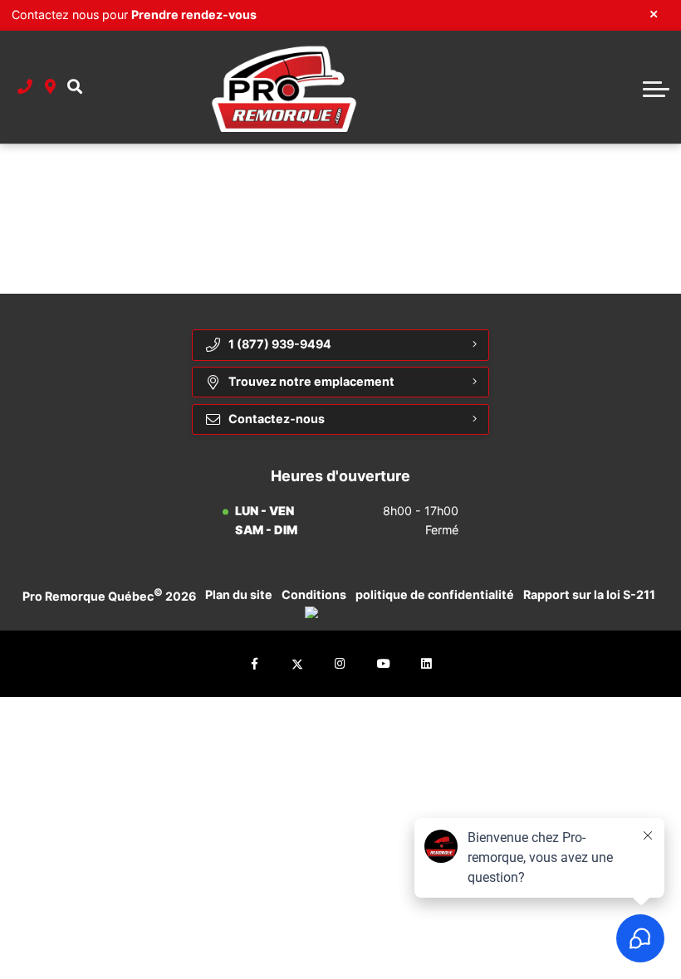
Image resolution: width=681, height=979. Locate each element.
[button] (74, 87)
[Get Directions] (50, 87)
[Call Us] (25, 87)
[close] (654, 13)
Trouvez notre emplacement (311, 381)
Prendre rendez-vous (194, 14)
